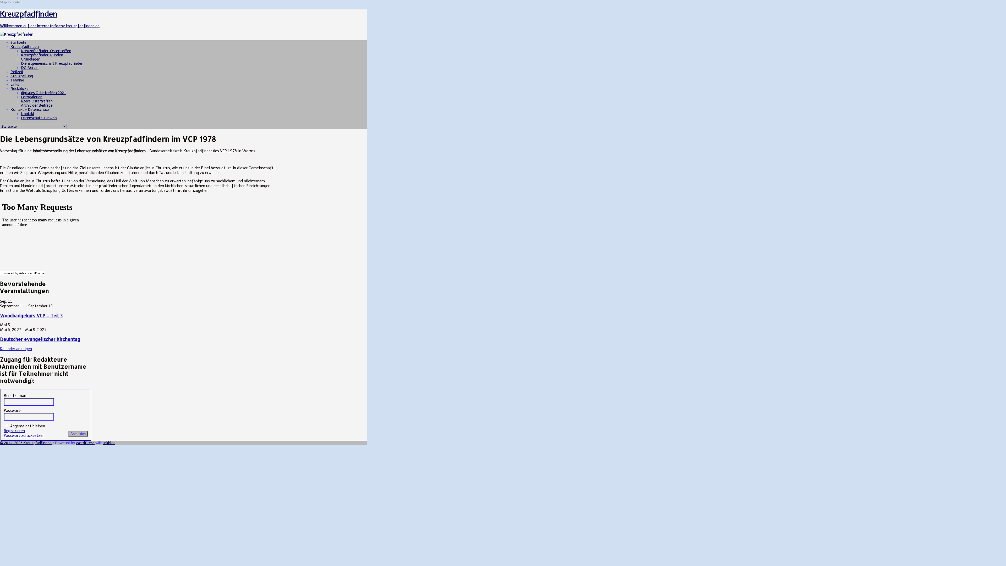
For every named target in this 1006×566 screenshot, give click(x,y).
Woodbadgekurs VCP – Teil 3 (31, 315)
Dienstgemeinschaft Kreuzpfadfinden (52, 63)
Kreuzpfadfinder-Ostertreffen (46, 51)
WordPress (85, 443)
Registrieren (14, 430)
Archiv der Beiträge (37, 105)
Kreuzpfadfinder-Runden (42, 55)
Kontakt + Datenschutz (29, 109)
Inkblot (109, 443)
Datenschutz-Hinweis (39, 118)
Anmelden (78, 434)
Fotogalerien (31, 97)
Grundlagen (30, 59)
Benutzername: (17, 395)
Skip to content (11, 2)
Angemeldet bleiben (27, 426)
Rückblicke (19, 88)
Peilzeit (16, 72)
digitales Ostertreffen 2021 (43, 93)
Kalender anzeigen (16, 348)
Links (14, 84)
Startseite (18, 42)
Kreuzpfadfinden (24, 47)
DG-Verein (30, 68)
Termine (17, 80)
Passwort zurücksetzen (24, 435)
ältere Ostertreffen (37, 101)
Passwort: (12, 410)
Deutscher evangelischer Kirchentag (40, 339)
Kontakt (27, 114)
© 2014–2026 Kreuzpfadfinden (26, 443)
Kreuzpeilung (21, 76)
